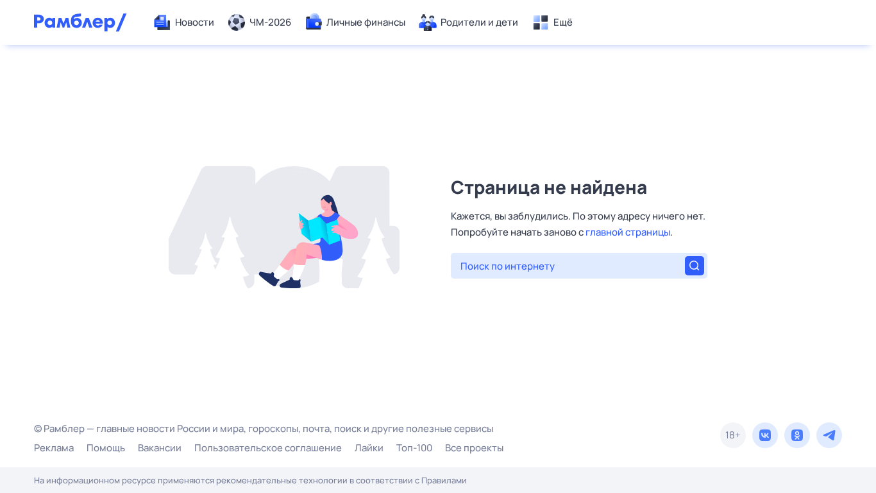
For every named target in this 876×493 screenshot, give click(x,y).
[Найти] (694, 265)
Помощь (106, 447)
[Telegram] (829, 435)
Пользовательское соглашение (268, 447)
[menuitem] (183, 22)
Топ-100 (414, 447)
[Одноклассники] (797, 435)
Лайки (369, 447)
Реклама (54, 447)
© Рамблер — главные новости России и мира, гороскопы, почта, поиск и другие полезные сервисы (263, 428)
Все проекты (474, 447)
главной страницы (627, 232)
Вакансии (159, 447)
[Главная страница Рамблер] (80, 22)
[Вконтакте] (765, 435)
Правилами (444, 480)
